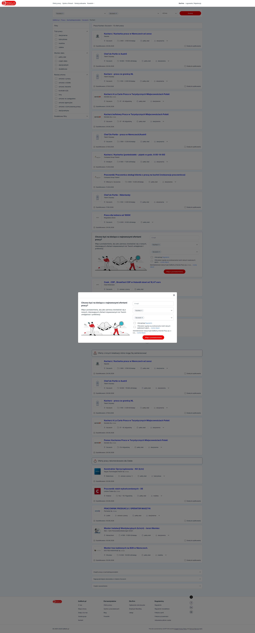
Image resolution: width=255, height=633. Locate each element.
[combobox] (153, 310)
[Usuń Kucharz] (141, 310)
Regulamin (148, 323)
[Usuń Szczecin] (142, 317)
